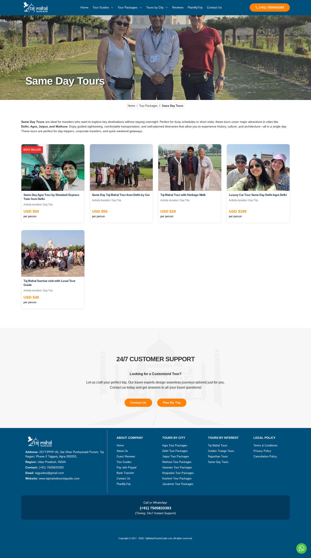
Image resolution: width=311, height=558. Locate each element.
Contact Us (214, 7)
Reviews (177, 7)
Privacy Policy (262, 451)
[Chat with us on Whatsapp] (301, 548)
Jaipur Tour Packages (175, 456)
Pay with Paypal (126, 467)
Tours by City (155, 7)
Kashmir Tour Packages (177, 478)
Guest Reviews (126, 456)
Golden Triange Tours (221, 451)
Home (84, 7)
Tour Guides (101, 7)
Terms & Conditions (265, 445)
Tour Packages (128, 7)
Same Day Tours (218, 462)
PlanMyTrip (195, 7)
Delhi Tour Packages (175, 451)
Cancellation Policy (265, 456)
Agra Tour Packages (174, 445)
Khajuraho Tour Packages (178, 473)
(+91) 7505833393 (271, 7)
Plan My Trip (172, 402)
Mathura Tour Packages (176, 462)
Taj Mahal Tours (217, 445)
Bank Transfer (125, 473)
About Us (122, 451)
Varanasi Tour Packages (177, 467)
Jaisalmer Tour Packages (177, 484)
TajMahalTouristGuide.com (158, 538)
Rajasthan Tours (218, 456)
